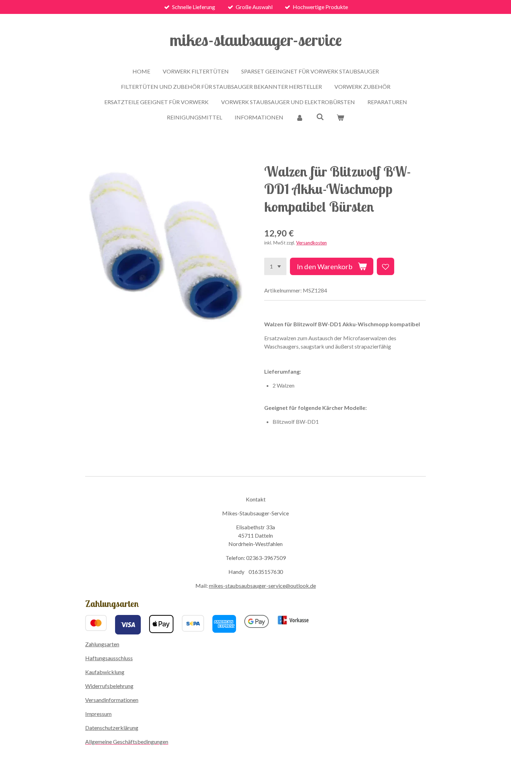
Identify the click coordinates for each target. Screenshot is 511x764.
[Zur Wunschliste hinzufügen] (385, 266)
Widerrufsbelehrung (109, 686)
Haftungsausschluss (109, 658)
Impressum (98, 713)
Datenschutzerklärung (111, 727)
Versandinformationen (111, 699)
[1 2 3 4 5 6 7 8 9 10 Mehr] (275, 266)
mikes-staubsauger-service (256, 39)
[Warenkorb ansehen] (340, 117)
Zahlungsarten (102, 644)
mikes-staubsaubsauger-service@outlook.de (262, 585)
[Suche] (319, 116)
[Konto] (299, 117)
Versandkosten (311, 242)
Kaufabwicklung (104, 672)
